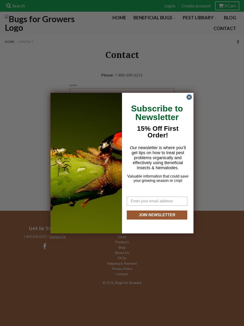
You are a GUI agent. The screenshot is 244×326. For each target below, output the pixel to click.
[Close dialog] (189, 97)
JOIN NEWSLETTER (157, 215)
